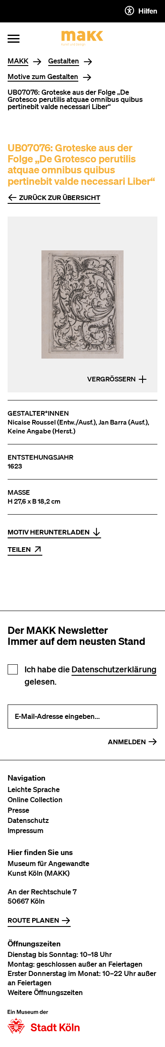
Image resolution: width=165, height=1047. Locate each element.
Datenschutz (28, 820)
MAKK (18, 61)
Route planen (33, 920)
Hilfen (147, 10)
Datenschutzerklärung (114, 669)
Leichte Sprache (34, 789)
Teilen (19, 549)
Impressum (26, 830)
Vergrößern (111, 379)
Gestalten (63, 61)
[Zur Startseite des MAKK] (82, 38)
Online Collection (35, 799)
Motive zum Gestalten (43, 77)
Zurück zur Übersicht (59, 197)
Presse (18, 810)
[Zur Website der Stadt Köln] (44, 1021)
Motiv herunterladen (49, 532)
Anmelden (127, 741)
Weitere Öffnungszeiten (45, 992)
